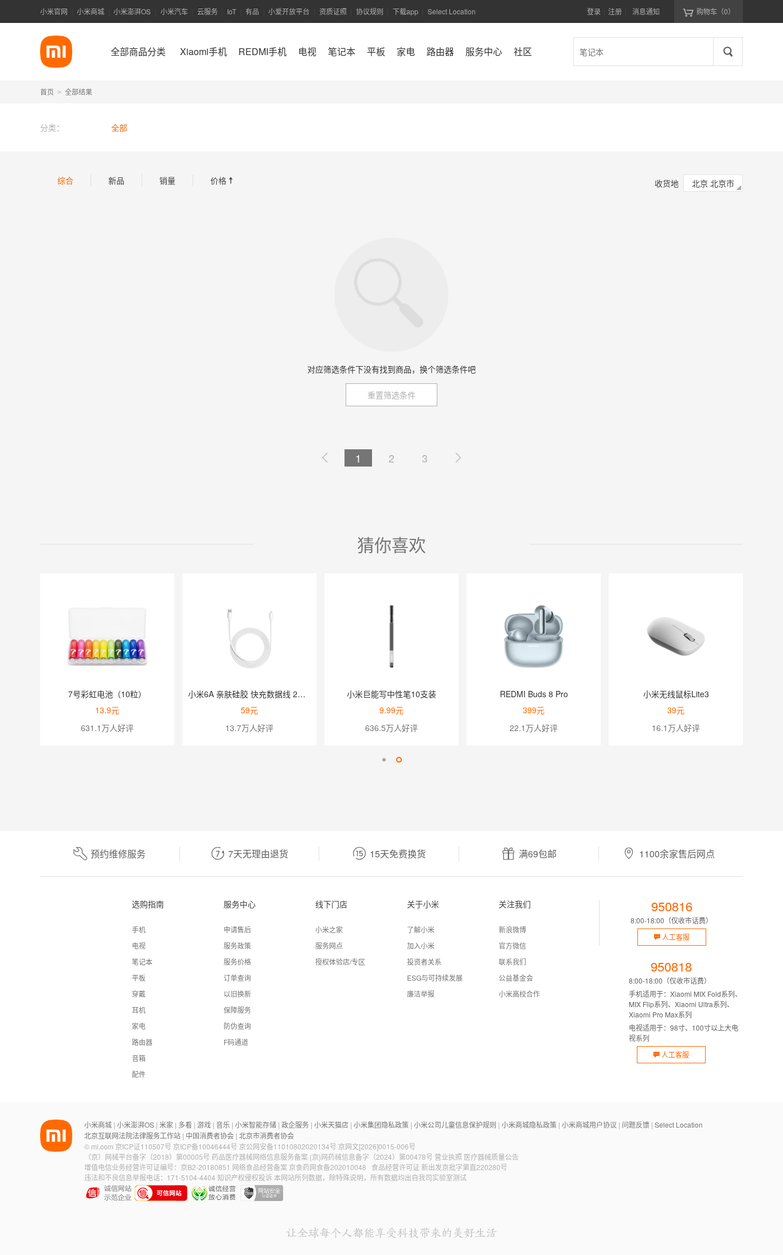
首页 (47, 91)
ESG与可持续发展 (435, 977)
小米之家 (329, 929)
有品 (252, 11)
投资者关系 (424, 961)
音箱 (139, 1058)
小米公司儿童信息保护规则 (455, 1124)
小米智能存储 (255, 1124)
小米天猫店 (331, 1124)
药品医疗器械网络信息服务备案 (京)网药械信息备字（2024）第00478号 (322, 1156)
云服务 (207, 11)
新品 (116, 180)
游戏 (204, 1124)
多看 (185, 1124)
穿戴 (139, 993)
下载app (405, 14)
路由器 (142, 1042)
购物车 (715, 11)
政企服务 (295, 1124)
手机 (139, 929)
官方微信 (512, 945)
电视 (139, 945)
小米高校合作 (519, 993)
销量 (167, 180)
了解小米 (420, 929)
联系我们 (512, 961)
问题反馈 (635, 1124)
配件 (139, 1074)
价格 (223, 180)
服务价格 (237, 961)
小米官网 (54, 11)
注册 (615, 11)
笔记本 (142, 961)
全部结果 (78, 91)
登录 (594, 11)
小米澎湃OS (132, 11)
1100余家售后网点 (677, 853)
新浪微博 (512, 929)
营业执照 (448, 1156)
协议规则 (369, 11)
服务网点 (329, 945)
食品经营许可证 (395, 1167)
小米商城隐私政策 (529, 1124)
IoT (231, 11)
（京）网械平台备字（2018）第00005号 (147, 1156)
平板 (139, 977)
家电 (139, 1026)
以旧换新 (237, 993)
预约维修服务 (118, 853)
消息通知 (646, 11)
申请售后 (237, 929)
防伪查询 (237, 1026)
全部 (119, 127)
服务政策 (237, 945)
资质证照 (333, 11)
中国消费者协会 (210, 1135)
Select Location (452, 11)
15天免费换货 (398, 853)
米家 (166, 1124)
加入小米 (420, 945)
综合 (65, 180)
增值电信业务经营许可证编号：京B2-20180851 (157, 1167)
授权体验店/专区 (340, 961)
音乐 (223, 1124)
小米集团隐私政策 (381, 1124)
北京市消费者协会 (266, 1135)
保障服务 (237, 1010)
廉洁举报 (420, 993)
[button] (384, 760)
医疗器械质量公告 (491, 1156)
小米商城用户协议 (589, 1124)
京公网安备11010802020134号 (287, 1146)
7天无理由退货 (258, 853)
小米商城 (90, 11)
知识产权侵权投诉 (244, 1177)
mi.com (102, 1146)
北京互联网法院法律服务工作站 (132, 1135)
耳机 (139, 1010)
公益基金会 (516, 977)
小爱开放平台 (289, 11)
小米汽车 (174, 11)
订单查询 (237, 977)
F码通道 (236, 1042)
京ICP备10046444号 (205, 1146)
